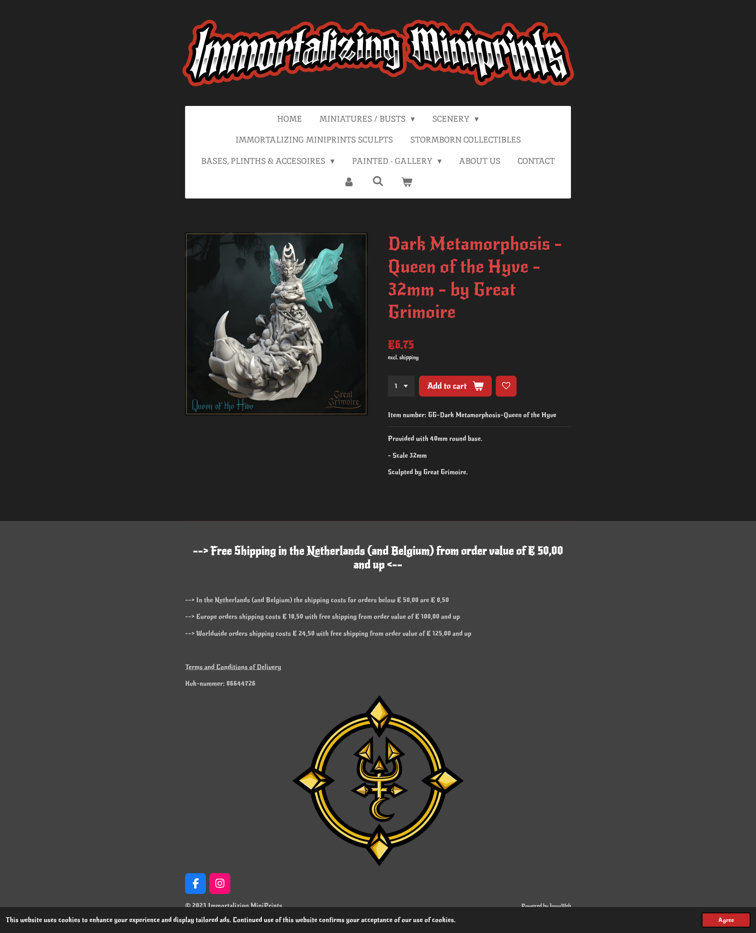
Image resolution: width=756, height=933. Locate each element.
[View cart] (407, 182)
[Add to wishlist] (506, 386)
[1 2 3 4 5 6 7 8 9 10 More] (401, 386)
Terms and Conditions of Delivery (233, 667)
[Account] (349, 182)
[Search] (377, 181)
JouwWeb (560, 906)
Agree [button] (726, 920)
